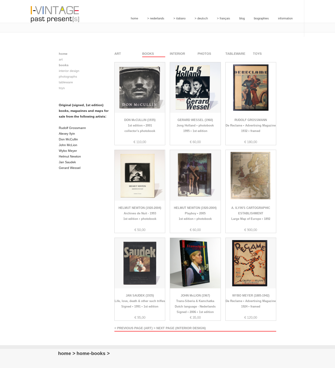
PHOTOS (204, 53)
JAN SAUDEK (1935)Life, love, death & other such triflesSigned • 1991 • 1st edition (140, 301)
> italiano (179, 18)
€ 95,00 (139, 317)
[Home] (55, 12)
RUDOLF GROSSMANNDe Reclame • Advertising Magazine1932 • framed (251, 125)
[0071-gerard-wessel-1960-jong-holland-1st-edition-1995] (195, 87)
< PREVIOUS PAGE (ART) (133, 328)
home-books (91, 353)
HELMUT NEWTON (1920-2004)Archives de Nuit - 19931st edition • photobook (140, 213)
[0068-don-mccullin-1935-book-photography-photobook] (140, 87)
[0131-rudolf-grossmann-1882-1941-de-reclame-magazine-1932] (251, 87)
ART (117, 53)
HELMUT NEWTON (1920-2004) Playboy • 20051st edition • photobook (195, 213)
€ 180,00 (250, 142)
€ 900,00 (250, 230)
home (134, 18)
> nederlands (155, 18)
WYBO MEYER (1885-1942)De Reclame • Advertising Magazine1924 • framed (251, 301)
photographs (68, 76)
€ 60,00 (195, 142)
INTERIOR (177, 53)
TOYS (257, 53)
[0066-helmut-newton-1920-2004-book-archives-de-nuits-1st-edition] (140, 175)
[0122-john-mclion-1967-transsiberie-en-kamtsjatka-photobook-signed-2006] (195, 263)
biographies (261, 18)
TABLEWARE (235, 53)
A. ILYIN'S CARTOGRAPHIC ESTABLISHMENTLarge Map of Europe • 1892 (250, 213)
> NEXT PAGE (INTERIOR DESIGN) (180, 328)
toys (62, 88)
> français (223, 18)
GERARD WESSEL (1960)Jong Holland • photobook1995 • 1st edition (195, 125)
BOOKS (148, 53)
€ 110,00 (140, 142)
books (64, 65)
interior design (69, 71)
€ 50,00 (139, 230)
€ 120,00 (250, 317)
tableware (66, 82)
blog (242, 18)
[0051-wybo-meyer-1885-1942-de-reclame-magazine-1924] (251, 263)
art (61, 59)
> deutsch (201, 18)
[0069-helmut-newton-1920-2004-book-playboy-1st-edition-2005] (195, 175)
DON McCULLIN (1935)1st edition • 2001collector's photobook (139, 125)
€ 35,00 (195, 317)
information (285, 18)
